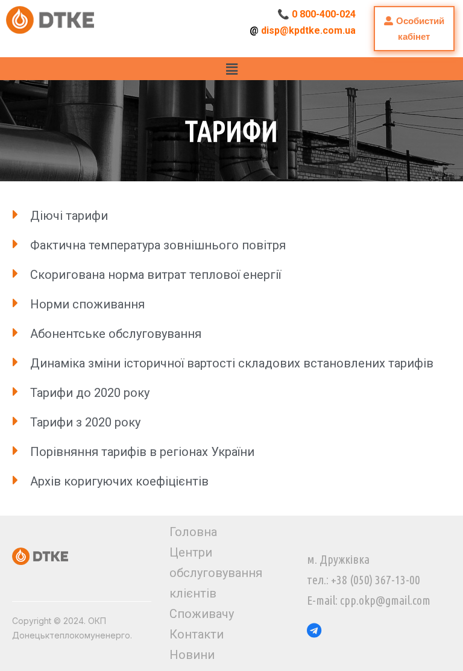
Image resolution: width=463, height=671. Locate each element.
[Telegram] (314, 630)
